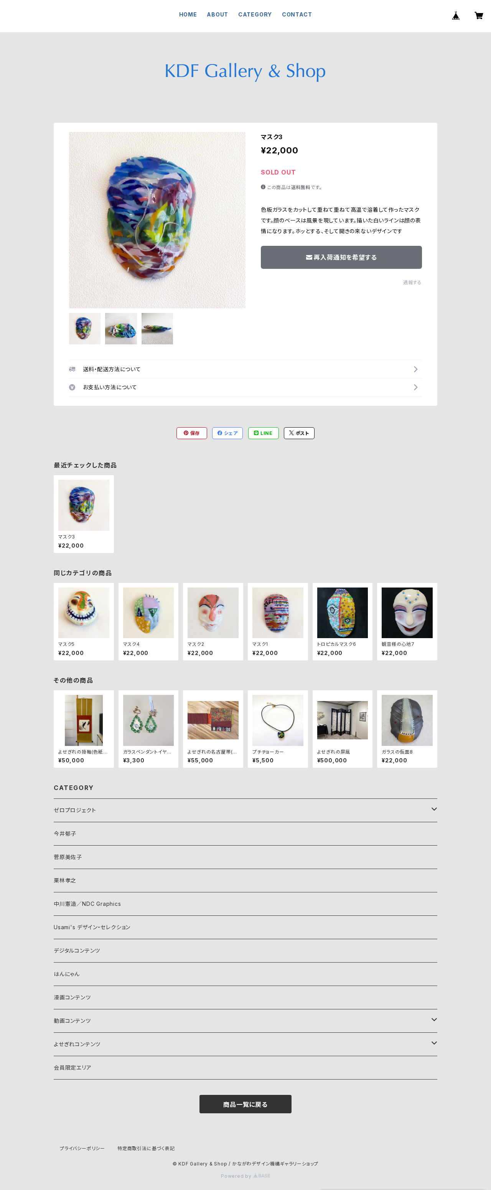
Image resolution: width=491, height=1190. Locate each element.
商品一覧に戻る (245, 1104)
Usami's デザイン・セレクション (92, 927)
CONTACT (297, 14)
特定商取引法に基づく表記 (146, 1148)
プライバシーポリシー (82, 1148)
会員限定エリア (73, 1067)
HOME (188, 14)
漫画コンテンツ (72, 997)
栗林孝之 (65, 880)
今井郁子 (65, 833)
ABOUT (217, 14)
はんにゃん (67, 974)
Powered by (237, 1176)
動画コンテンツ (72, 1020)
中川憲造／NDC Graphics (87, 903)
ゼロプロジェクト (75, 810)
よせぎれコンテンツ (77, 1044)
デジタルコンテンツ (77, 950)
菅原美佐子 (68, 857)
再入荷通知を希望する (345, 257)
